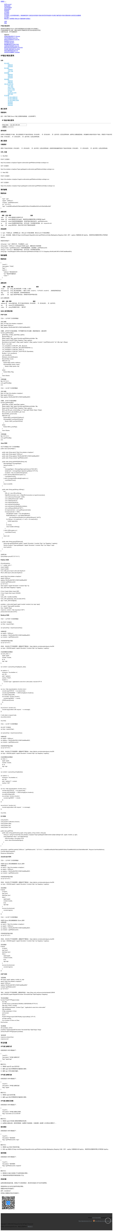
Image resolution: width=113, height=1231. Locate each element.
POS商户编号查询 (57, 15)
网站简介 (6, 18)
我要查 (2, 1)
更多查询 (6, 14)
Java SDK (10, 87)
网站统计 (30, 1226)
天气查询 (6, 12)
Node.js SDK (11, 90)
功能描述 (10, 69)
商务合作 (17, 18)
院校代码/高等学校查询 (45, 15)
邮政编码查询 (24, 15)
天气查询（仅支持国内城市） (12, 15)
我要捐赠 (22, 18)
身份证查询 (7, 9)
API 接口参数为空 (12, 97)
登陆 (5, 23)
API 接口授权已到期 (13, 100)
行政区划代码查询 (33, 15)
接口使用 (6, 63)
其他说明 (10, 77)
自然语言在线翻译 (76, 15)
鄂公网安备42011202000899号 (103, 1221)
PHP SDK (10, 85)
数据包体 (10, 74)
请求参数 (6, 73)
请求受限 (10, 103)
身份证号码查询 (12, 39)
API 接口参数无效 (12, 98)
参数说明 (10, 76)
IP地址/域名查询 (12, 36)
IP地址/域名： (6, 125)
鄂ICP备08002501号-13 (85, 1221)
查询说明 (10, 66)
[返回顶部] (108, 1220)
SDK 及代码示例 (8, 84)
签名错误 (10, 102)
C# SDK (10, 91)
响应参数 (6, 79)
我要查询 (10, 65)
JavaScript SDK (12, 92)
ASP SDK (10, 94)
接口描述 (6, 68)
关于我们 (6, 17)
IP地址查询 (7, 6)
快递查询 (6, 10)
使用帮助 (12, 18)
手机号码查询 (8, 7)
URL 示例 (10, 71)
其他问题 (10, 105)
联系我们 (27, 18)
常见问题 (6, 95)
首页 (8, 4)
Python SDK (11, 88)
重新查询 (10, 127)
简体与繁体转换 (66, 15)
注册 (5, 21)
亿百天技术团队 (96, 1217)
